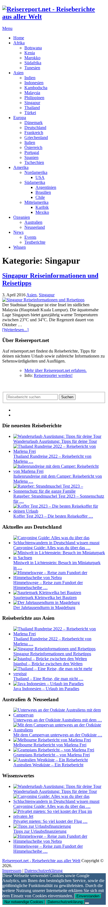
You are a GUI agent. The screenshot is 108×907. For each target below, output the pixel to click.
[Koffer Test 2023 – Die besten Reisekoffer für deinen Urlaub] (59, 511)
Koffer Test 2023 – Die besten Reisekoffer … (53, 516)
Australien (33, 222)
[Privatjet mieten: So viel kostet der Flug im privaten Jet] (59, 816)
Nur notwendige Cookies (23, 902)
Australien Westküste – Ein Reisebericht (48, 764)
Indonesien (33, 82)
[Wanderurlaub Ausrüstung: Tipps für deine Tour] (57, 436)
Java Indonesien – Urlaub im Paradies (46, 688)
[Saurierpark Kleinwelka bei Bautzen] (47, 592)
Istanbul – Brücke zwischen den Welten (48, 663)
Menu (7, 28)
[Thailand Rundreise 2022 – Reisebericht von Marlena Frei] (59, 451)
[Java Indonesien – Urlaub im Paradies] (48, 683)
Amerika (21, 167)
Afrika (19, 42)
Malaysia (32, 92)
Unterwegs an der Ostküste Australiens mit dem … (57, 720)
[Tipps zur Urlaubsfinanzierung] (42, 826)
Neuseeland (34, 227)
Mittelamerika (36, 202)
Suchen (67, 397)
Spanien (31, 157)
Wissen (19, 247)
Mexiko (42, 212)
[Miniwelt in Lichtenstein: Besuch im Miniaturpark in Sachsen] (59, 557)
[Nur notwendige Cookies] (87, 903)
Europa (19, 117)
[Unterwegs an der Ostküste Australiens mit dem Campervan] (59, 715)
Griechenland (36, 137)
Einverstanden (87, 896)
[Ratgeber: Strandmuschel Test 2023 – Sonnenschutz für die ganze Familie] (59, 491)
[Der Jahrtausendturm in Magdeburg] (46, 602)
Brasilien (43, 192)
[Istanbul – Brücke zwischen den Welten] (50, 658)
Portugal (31, 152)
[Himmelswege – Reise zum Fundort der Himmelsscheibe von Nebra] (59, 577)
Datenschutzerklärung (43, 870)
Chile (40, 197)
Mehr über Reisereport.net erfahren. (55, 370)
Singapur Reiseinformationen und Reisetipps (52, 653)
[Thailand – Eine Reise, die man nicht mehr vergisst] (59, 673)
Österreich (33, 147)
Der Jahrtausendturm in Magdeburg (44, 607)
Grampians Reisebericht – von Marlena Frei (51, 754)
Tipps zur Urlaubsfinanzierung (39, 831)
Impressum (11, 870)
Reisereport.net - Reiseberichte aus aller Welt (41, 860)
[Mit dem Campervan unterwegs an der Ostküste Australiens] (59, 730)
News (18, 232)
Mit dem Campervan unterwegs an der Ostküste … (57, 735)
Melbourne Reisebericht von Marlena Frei (49, 744)
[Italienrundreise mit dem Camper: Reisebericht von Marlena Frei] (59, 471)
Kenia (29, 52)
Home (18, 37)
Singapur (32, 102)
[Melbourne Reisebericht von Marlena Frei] (52, 740)
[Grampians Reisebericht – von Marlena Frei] (53, 749)
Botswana (33, 47)
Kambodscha (35, 87)
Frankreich (33, 132)
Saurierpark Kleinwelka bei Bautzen (45, 597)
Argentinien (45, 187)
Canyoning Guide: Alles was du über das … (52, 547)
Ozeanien (21, 217)
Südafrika (32, 62)
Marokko (32, 57)
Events (30, 237)
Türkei (30, 112)
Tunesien (32, 67)
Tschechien (34, 162)
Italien (29, 142)
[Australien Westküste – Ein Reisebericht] (50, 759)
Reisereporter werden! (53, 375)
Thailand (32, 107)
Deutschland (35, 127)
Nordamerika (35, 172)
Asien (18, 72)
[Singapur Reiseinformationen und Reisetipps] (54, 299)
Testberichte (34, 242)
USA (40, 177)
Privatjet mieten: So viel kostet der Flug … (50, 821)
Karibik (42, 207)
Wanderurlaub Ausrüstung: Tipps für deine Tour (55, 441)
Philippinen (34, 97)
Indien (29, 77)
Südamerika (34, 182)
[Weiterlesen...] (15, 329)
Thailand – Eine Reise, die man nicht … (48, 678)
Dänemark (33, 122)
